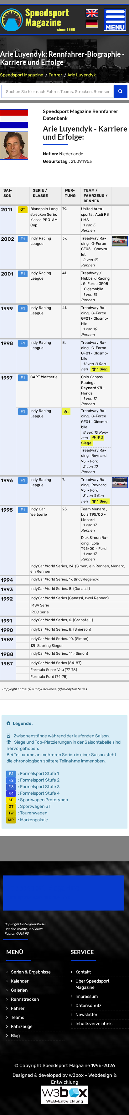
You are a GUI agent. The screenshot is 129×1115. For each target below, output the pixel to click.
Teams (17, 1017)
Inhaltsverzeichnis (93, 1023)
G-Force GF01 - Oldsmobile (95, 318)
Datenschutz (88, 1005)
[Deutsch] (93, 24)
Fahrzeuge (22, 1026)
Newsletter (86, 1014)
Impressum (86, 996)
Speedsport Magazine (21, 75)
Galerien (19, 990)
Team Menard (93, 509)
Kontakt (83, 972)
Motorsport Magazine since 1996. (38, 897)
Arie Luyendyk (81, 75)
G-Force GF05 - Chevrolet (95, 248)
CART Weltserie (44, 377)
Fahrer (55, 75)
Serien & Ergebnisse (31, 972)
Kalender (19, 981)
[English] (93, 13)
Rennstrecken (25, 999)
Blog (15, 1035)
